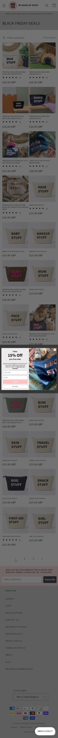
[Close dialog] (55, 349)
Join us (15, 382)
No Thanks (15, 386)
